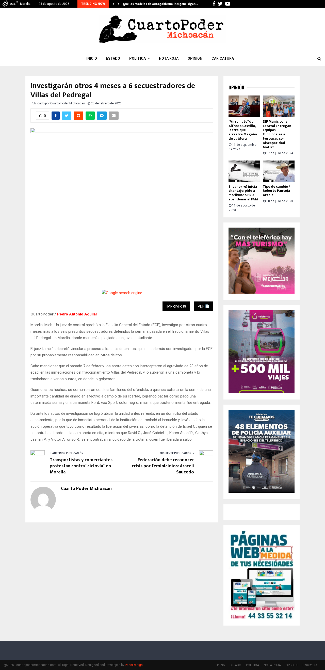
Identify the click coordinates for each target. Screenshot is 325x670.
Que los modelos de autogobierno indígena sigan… (160, 3)
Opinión (236, 87)
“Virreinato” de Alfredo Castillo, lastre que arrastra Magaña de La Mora (243, 130)
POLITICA (137, 58)
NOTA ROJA (168, 58)
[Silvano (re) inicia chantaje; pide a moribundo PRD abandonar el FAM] (244, 171)
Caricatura (223, 58)
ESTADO (113, 58)
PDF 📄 (203, 306)
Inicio (91, 58)
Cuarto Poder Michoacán (67, 103)
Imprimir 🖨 (176, 306)
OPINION (195, 58)
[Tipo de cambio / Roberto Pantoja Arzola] (279, 171)
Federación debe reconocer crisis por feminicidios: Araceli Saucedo (163, 466)
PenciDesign (134, 665)
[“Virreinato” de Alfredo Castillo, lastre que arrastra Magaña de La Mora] (244, 106)
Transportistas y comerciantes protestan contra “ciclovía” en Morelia (81, 466)
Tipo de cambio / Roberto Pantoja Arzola (276, 191)
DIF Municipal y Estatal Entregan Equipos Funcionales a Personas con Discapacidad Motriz (277, 134)
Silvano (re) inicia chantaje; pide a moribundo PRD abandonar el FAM (243, 193)
